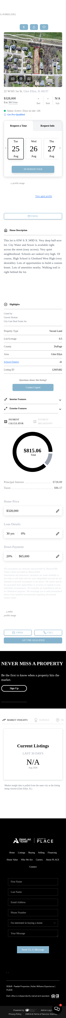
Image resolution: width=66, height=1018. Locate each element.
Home (12, 852)
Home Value (12, 860)
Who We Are (27, 860)
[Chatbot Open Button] (57, 1009)
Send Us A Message (33, 949)
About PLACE (52, 860)
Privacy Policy (15, 1014)
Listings (21, 852)
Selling (41, 852)
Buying (31, 852)
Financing (52, 852)
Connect (33, 867)
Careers (39, 860)
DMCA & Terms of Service (37, 1014)
